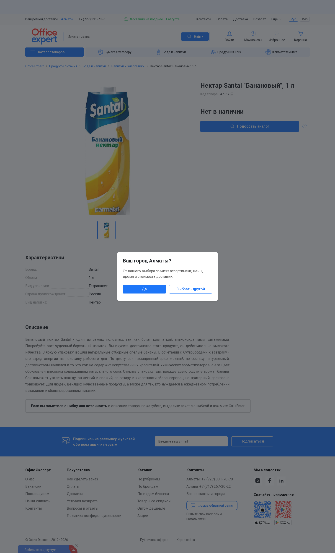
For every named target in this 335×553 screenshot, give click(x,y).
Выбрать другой (190, 289)
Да (144, 289)
